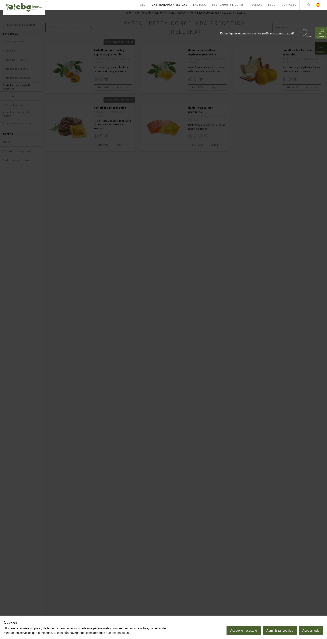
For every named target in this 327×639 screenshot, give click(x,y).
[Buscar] (308, 5)
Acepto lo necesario (243, 630)
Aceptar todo (310, 630)
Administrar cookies (279, 630)
